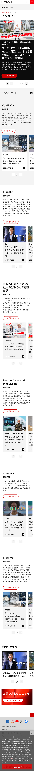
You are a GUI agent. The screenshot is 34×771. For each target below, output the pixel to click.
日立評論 (7, 42)
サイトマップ (5, 730)
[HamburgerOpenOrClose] (32, 2)
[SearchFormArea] (28, 2)
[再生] (26, 77)
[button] (20, 168)
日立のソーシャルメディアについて (12, 727)
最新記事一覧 (8, 125)
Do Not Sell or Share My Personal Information (17, 766)
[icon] (31, 87)
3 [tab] (20, 77)
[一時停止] (11, 77)
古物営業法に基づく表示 (9, 720)
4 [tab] (22, 77)
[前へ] (7, 77)
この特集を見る (10, 216)
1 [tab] (15, 77)
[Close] (32, 733)
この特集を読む (9, 69)
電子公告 (4, 723)
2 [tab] (18, 77)
